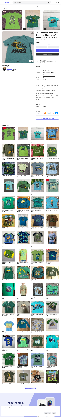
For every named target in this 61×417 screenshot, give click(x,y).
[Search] (49, 2)
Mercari (3, 6)
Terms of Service (51, 57)
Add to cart (53, 47)
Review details (47, 413)
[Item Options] (32, 33)
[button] (53, 2)
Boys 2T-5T (26, 6)
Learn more (43, 62)
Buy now (47, 50)
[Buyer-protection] (49, 44)
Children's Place (9, 6)
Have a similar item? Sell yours (47, 118)
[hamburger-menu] (2, 2)
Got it (54, 413)
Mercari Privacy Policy (44, 57)
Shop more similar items (30, 388)
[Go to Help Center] (41, 69)
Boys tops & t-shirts (19, 6)
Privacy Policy (53, 409)
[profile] (59, 2)
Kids (14, 6)
